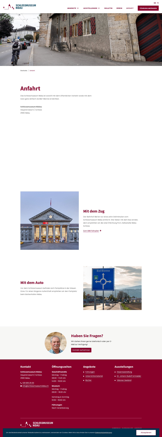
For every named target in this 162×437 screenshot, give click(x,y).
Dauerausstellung (124, 372)
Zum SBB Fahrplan (91, 231)
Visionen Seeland (124, 380)
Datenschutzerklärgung (103, 433)
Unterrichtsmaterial (94, 376)
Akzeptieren (146, 432)
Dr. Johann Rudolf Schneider (129, 376)
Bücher (88, 380)
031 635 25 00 (28, 383)
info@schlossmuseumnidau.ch (36, 386)
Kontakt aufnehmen (81, 350)
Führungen (90, 372)
